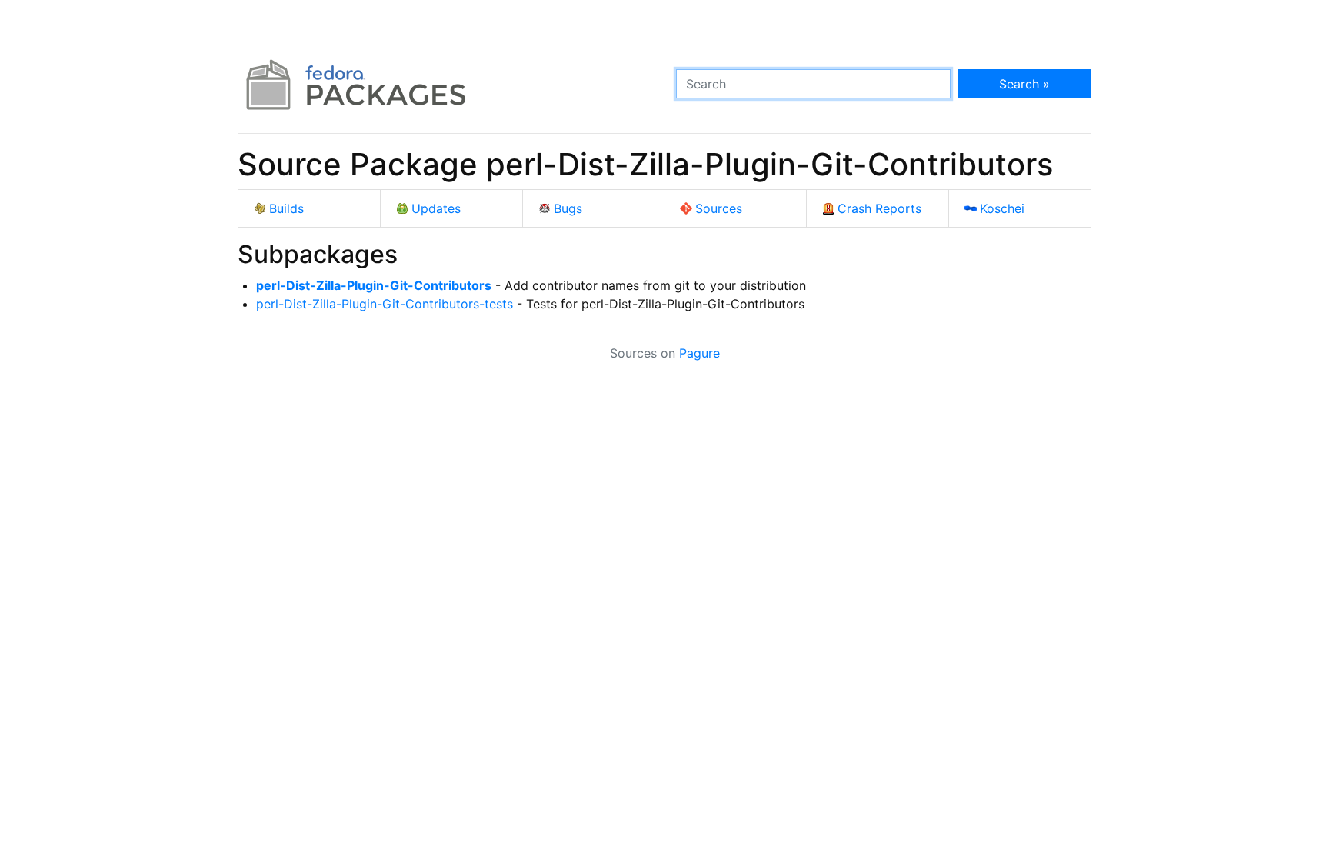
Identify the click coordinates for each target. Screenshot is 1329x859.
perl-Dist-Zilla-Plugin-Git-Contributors (373, 285)
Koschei (1002, 208)
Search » (1024, 84)
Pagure (699, 353)
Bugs (568, 208)
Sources (718, 208)
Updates (436, 208)
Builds (286, 208)
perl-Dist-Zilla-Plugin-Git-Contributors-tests (384, 303)
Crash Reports (879, 208)
